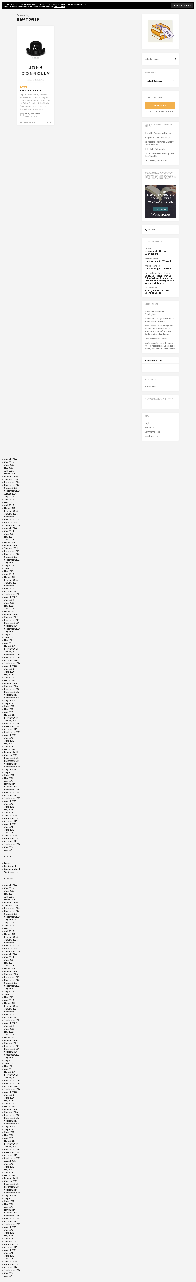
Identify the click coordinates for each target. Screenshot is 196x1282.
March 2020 (9, 680)
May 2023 (9, 571)
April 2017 (8, 781)
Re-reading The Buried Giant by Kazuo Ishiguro (159, 143)
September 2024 (12, 525)
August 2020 (10, 666)
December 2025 (12, 482)
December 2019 (11, 689)
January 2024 (11, 548)
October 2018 (10, 729)
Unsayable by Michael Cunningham (156, 252)
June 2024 (9, 534)
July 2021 (8, 634)
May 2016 (8, 810)
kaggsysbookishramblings (156, 273)
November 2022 (12, 588)
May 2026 (9, 468)
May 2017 (8, 778)
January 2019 (10, 721)
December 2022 (12, 586)
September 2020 (12, 663)
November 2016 (11, 792)
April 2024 (9, 540)
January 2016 (10, 815)
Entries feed (150, 427)
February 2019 (11, 718)
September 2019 (12, 698)
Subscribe (160, 106)
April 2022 (9, 609)
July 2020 (9, 669)
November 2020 (12, 657)
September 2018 (12, 732)
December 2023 (12, 551)
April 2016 (8, 812)
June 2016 (9, 807)
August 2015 (10, 824)
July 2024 (9, 531)
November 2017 (11, 761)
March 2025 (9, 508)
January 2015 (10, 835)
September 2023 (12, 560)
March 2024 (9, 542)
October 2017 (10, 764)
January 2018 (10, 755)
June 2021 (9, 637)
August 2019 (10, 700)
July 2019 (8, 703)
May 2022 (9, 606)
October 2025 (11, 488)
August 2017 (10, 769)
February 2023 (11, 580)
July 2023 (9, 565)
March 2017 (9, 784)
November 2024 (12, 519)
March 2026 (9, 474)
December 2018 (11, 723)
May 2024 (9, 537)
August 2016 (10, 801)
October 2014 (10, 841)
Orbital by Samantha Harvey (158, 133)
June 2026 (9, 465)
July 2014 (8, 847)
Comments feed (152, 432)
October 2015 (10, 821)
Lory (147, 248)
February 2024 (11, 545)
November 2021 (11, 623)
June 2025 (9, 499)
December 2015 (11, 818)
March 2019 (9, 715)
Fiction (23, 87)
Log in (147, 423)
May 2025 (9, 502)
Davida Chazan (151, 258)
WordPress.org (151, 436)
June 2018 (9, 741)
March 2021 (9, 646)
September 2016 (12, 798)
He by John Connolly (30, 90)
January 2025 (11, 514)
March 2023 (9, 577)
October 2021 (10, 626)
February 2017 (11, 787)
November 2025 (12, 485)
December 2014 (11, 838)
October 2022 (11, 591)
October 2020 (11, 660)
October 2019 (10, 695)
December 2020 (12, 654)
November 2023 (12, 554)
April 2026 (9, 471)
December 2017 (11, 758)
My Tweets (150, 230)
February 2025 (11, 511)
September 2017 (12, 767)
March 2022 (9, 611)
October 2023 (11, 557)
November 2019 (11, 692)
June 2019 (9, 706)
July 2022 (9, 600)
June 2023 (9, 568)
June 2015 (9, 830)
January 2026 (11, 479)
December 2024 (12, 517)
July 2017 (8, 772)
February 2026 (11, 476)
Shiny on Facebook (154, 360)
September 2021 (12, 629)
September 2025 (12, 491)
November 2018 (11, 726)
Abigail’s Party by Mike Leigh (157, 137)
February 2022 (11, 614)
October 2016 (10, 795)
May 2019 (8, 709)
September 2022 (12, 594)
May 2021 (8, 640)
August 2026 (10, 459)
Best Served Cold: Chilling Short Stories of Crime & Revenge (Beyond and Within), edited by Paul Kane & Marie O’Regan (159, 330)
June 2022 (9, 603)
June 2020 (9, 672)
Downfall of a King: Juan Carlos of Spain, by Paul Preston (160, 320)
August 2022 (10, 597)
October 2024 (11, 522)
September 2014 (12, 844)
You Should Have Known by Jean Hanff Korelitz (159, 155)
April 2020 (9, 677)
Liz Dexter (149, 288)
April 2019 (8, 712)
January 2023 (11, 583)
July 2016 (8, 804)
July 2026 (9, 462)
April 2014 (8, 850)
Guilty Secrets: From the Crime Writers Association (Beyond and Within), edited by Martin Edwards (159, 279)
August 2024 (10, 528)
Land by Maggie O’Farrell (156, 160)
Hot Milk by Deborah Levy (156, 149)
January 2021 (10, 652)
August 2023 (10, 563)
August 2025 (10, 494)
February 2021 (11, 649)
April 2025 (9, 505)
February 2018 (11, 752)
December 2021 (11, 620)
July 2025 (9, 497)
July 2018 (8, 738)
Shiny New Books (32, 114)
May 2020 (9, 675)
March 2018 (9, 749)
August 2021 (10, 632)
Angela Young (151, 266)
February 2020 (11, 683)
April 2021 (8, 643)
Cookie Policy (59, 7)
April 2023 (9, 574)
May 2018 (8, 744)
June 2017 (9, 775)
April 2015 (8, 833)
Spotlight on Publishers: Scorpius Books (157, 291)
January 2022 (11, 617)
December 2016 (11, 790)
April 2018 (8, 746)
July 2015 (8, 827)
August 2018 (10, 735)
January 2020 (11, 686)
